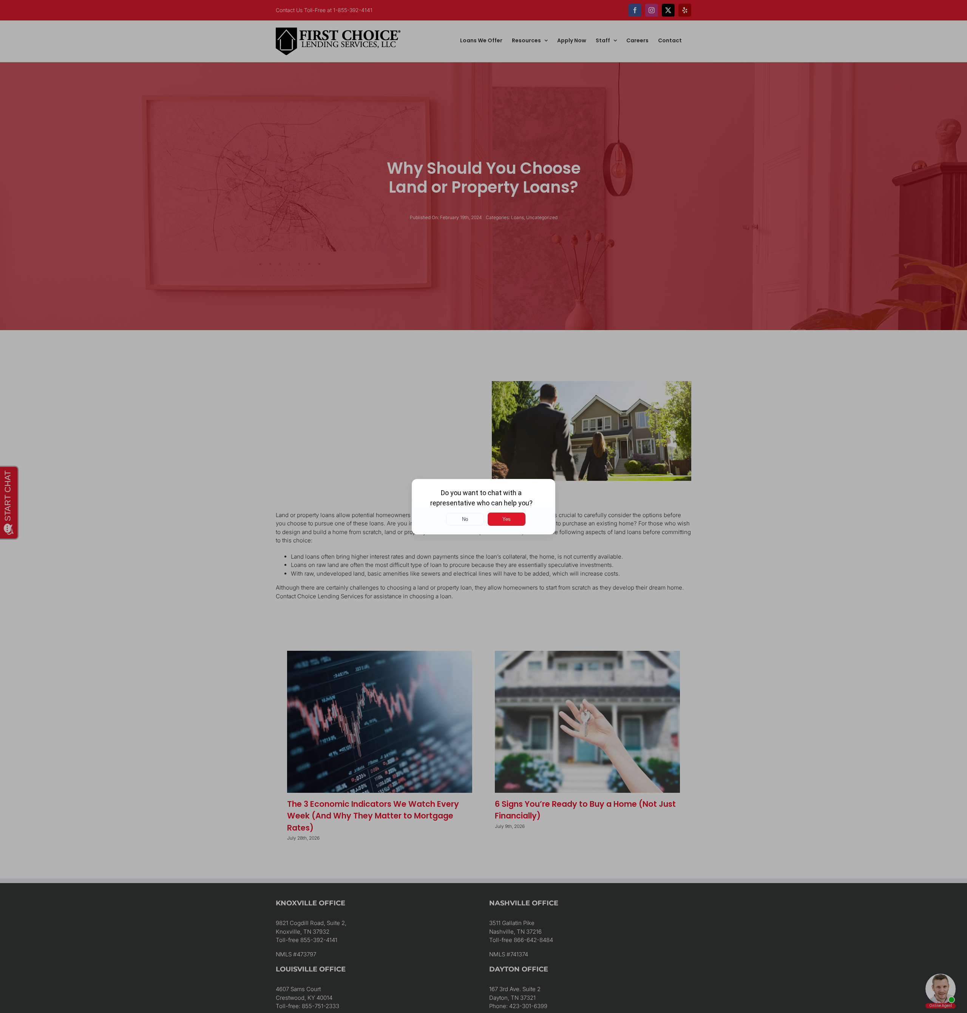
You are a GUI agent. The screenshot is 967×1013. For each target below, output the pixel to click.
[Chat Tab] (483, 506)
